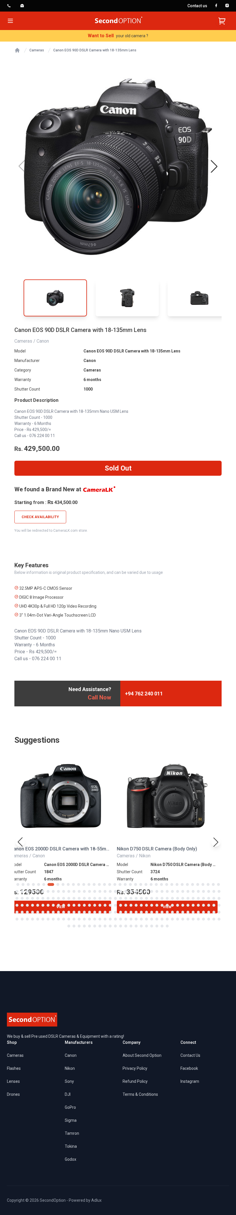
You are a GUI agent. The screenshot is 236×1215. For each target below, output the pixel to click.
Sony (69, 1081)
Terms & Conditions (140, 1094)
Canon (89, 360)
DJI (68, 1094)
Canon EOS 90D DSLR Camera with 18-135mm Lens (94, 50)
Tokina (71, 1146)
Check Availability (40, 517)
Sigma (71, 1120)
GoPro (70, 1107)
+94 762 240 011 (144, 693)
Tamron (72, 1133)
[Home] (17, 50)
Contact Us (190, 1055)
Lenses (13, 1081)
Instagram (189, 1081)
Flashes (14, 1068)
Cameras (36, 50)
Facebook (189, 1068)
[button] (214, 166)
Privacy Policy (135, 1068)
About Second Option (142, 1055)
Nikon (70, 1068)
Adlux (96, 1200)
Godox (70, 1159)
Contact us (197, 5)
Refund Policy (135, 1081)
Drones (13, 1094)
